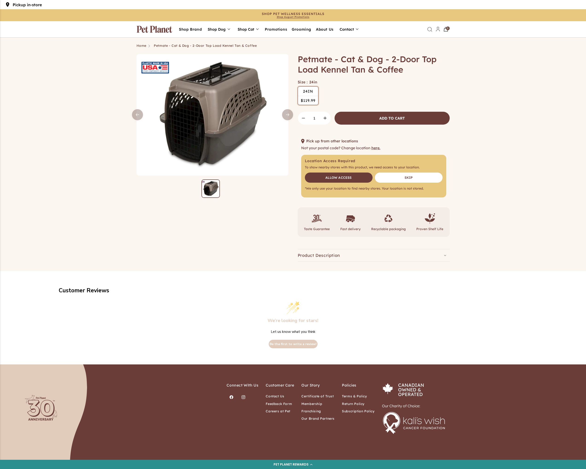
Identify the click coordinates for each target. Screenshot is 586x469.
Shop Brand (190, 29)
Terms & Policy (354, 396)
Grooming (301, 29)
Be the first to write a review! (293, 344)
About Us (325, 29)
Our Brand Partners (318, 418)
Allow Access (338, 178)
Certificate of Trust (317, 396)
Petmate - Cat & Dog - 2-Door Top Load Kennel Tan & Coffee (205, 46)
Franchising (311, 411)
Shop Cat (246, 29)
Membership (311, 404)
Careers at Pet (278, 411)
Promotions (276, 29)
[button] (293, 464)
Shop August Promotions (293, 17)
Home (141, 46)
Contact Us (275, 396)
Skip (409, 178)
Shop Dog (217, 29)
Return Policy (353, 404)
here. (375, 148)
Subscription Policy (358, 411)
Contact (347, 29)
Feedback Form (279, 404)
